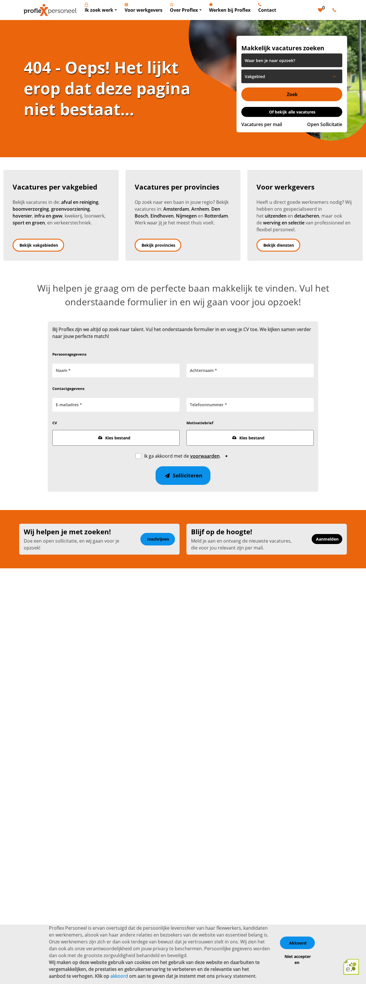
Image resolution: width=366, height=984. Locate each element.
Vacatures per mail (261, 124)
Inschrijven (158, 539)
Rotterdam (216, 216)
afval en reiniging (79, 202)
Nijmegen (186, 216)
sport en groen (29, 223)
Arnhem (200, 209)
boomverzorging (31, 209)
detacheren (306, 216)
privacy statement (235, 976)
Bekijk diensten (278, 245)
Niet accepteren (298, 959)
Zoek (292, 94)
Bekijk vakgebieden (38, 245)
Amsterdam (176, 209)
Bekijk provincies (158, 245)
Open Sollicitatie (324, 124)
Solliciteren (186, 475)
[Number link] (335, 10)
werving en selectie (284, 223)
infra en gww (48, 216)
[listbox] (291, 76)
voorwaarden (205, 456)
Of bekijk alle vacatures (292, 112)
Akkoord (298, 943)
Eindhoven (162, 216)
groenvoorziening (70, 209)
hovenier (22, 216)
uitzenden (276, 216)
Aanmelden (327, 539)
